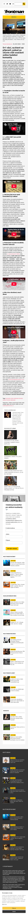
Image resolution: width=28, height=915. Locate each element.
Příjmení (8, 540)
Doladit (14, 911)
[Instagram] (13, 4)
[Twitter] (7, 4)
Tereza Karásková (7, 44)
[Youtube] (10, 4)
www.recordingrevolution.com (16, 379)
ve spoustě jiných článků (13, 254)
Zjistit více (4, 904)
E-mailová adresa (10, 528)
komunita (7, 398)
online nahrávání (14, 398)
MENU (14, 17)
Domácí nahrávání (10, 400)
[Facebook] (4, 4)
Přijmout (14, 908)
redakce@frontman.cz (8, 405)
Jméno (7, 534)
